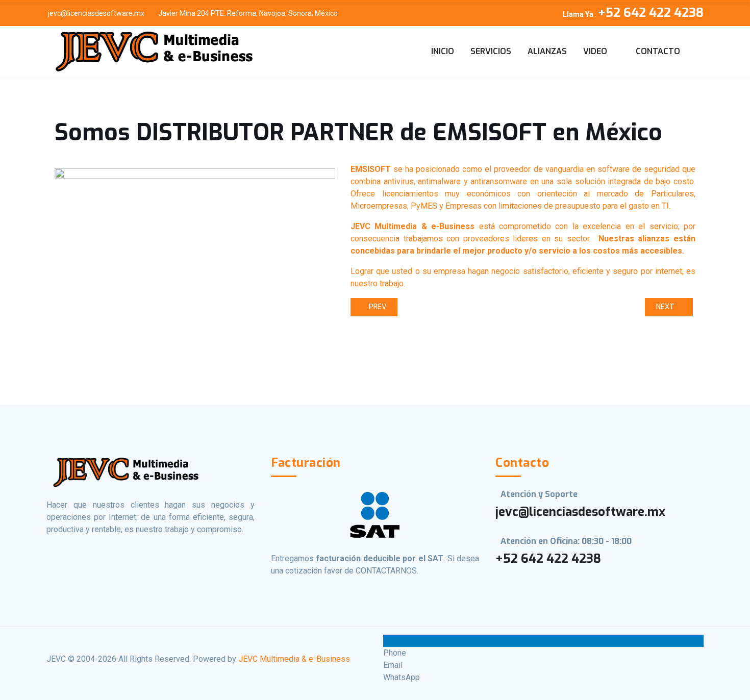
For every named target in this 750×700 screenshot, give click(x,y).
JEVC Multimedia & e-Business (294, 659)
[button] (601, 51)
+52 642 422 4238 (548, 559)
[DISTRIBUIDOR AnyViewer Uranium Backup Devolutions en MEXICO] (152, 51)
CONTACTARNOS (386, 571)
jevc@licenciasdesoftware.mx (96, 13)
